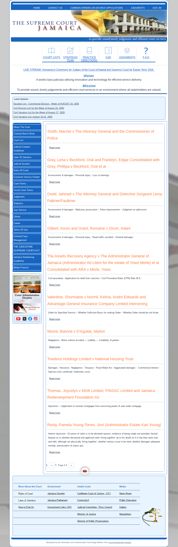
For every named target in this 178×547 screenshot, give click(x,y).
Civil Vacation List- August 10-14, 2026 (32, 117)
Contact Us (55, 8)
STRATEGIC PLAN (70, 59)
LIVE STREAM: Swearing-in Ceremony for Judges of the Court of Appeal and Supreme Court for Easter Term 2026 (89, 69)
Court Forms (20, 183)
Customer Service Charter (27, 177)
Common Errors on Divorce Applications (96, 8)
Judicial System (22, 164)
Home (36, 8)
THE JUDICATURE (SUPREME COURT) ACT (27, 249)
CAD (108, 57)
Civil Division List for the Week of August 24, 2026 (38, 108)
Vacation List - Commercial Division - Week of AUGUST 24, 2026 (46, 103)
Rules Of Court (21, 170)
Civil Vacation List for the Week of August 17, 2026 (39, 112)
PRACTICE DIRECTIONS (89, 59)
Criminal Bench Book (24, 134)
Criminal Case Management (21, 238)
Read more (54, 147)
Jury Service (20, 210)
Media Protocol (21, 267)
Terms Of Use (21, 230)
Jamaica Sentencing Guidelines (24, 259)
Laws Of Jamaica (22, 157)
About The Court (22, 127)
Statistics (18, 203)
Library (17, 216)
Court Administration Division (120, 542)
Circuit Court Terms (23, 190)
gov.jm (157, 8)
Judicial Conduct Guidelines (22, 149)
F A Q (146, 57)
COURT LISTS (51, 57)
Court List (18, 140)
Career (17, 223)
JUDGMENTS (127, 57)
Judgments (138, 8)
